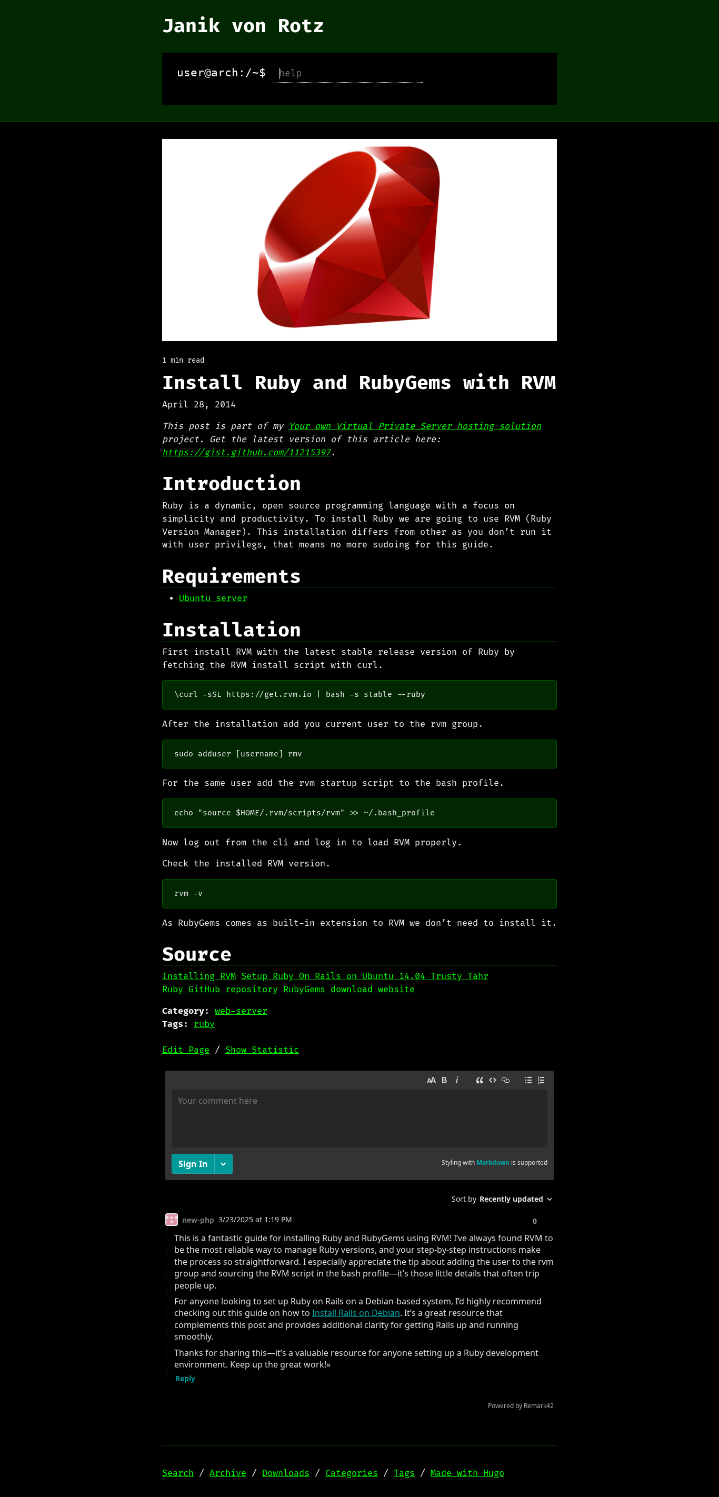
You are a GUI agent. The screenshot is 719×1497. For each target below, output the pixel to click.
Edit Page (185, 1050)
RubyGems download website (349, 989)
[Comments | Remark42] (359, 1242)
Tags (404, 1473)
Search (178, 1473)
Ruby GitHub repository (220, 989)
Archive (227, 1473)
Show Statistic (262, 1050)
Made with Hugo (467, 1473)
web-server (241, 1011)
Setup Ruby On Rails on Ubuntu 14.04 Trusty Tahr (364, 976)
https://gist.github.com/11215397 (246, 452)
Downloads (285, 1473)
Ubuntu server (213, 598)
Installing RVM (199, 976)
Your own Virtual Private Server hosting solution (414, 426)
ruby (204, 1024)
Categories (351, 1473)
